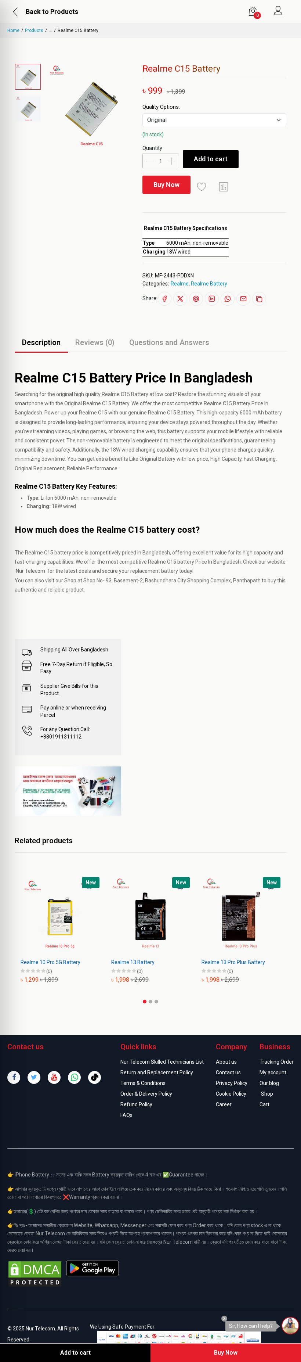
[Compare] (223, 186)
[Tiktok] (94, 1077)
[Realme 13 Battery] (150, 916)
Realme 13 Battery (133, 962)
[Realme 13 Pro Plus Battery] (241, 916)
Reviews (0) (95, 342)
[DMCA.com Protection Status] (34, 1273)
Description (41, 342)
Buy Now (166, 184)
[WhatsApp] (74, 1077)
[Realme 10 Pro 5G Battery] (60, 916)
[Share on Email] (243, 298)
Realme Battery (209, 284)
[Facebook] (13, 1077)
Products (34, 30)
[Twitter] (34, 1077)
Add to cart (211, 159)
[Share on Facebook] (164, 298)
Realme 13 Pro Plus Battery (233, 962)
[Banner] (68, 790)
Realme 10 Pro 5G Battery (50, 962)
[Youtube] (54, 1077)
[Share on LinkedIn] (211, 298)
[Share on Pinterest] (196, 298)
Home (13, 30)
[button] (144, 1001)
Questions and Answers (169, 342)
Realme (180, 284)
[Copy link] (259, 299)
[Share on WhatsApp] (227, 298)
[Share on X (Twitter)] (180, 298)
